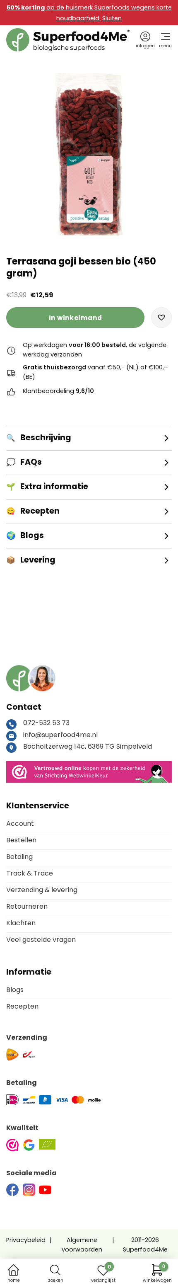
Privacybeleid (26, 1240)
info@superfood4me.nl (60, 735)
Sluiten (112, 18)
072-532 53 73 (46, 723)
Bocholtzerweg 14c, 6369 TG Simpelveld (87, 746)
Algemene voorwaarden (82, 1245)
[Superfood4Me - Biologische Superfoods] (68, 39)
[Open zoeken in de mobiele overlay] (55, 1270)
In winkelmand (75, 317)
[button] (161, 317)
